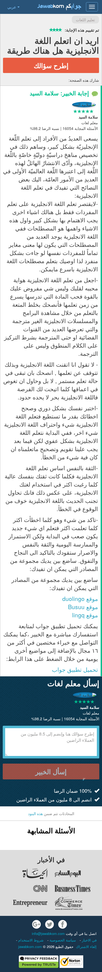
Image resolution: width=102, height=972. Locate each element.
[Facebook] (62, 924)
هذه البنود (35, 813)
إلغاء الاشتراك (86, 946)
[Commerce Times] (78, 903)
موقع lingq (85, 615)
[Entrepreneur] (24, 903)
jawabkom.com (30, 946)
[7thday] (78, 873)
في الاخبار (89, 940)
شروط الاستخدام (30, 940)
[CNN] (24, 888)
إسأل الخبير (51, 771)
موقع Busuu (83, 607)
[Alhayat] (24, 873)
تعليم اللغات (85, 19)
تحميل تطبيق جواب (75, 669)
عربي (11, 7)
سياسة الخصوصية (62, 940)
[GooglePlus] (36, 924)
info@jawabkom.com (48, 933)
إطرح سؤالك (51, 65)
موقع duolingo (79, 598)
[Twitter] (49, 924)
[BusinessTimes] (78, 888)
